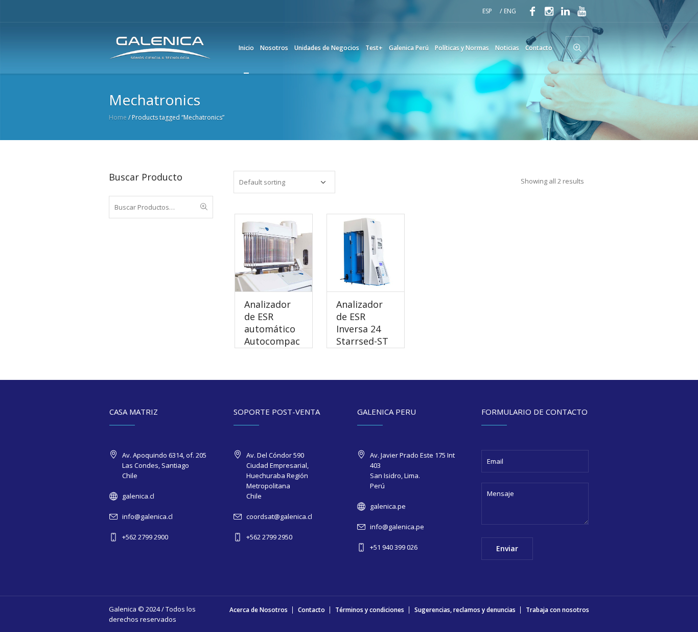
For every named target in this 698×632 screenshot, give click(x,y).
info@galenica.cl (147, 516)
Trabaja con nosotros (557, 609)
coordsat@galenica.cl (279, 516)
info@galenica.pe (397, 526)
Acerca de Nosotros (258, 609)
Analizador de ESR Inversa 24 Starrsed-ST (362, 322)
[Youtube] (581, 11)
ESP (487, 11)
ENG (510, 11)
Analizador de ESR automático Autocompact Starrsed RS (273, 328)
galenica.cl (138, 496)
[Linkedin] (565, 11)
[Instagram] (549, 11)
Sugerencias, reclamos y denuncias (465, 609)
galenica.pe (388, 506)
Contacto (311, 609)
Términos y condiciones (369, 609)
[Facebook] (532, 11)
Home (118, 117)
